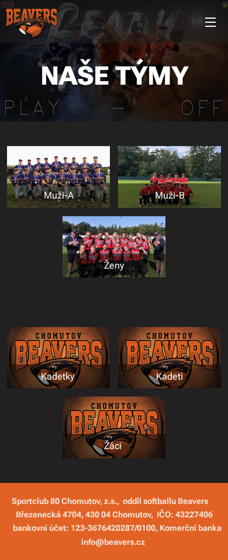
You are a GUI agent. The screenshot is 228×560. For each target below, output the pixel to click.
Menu (210, 21)
